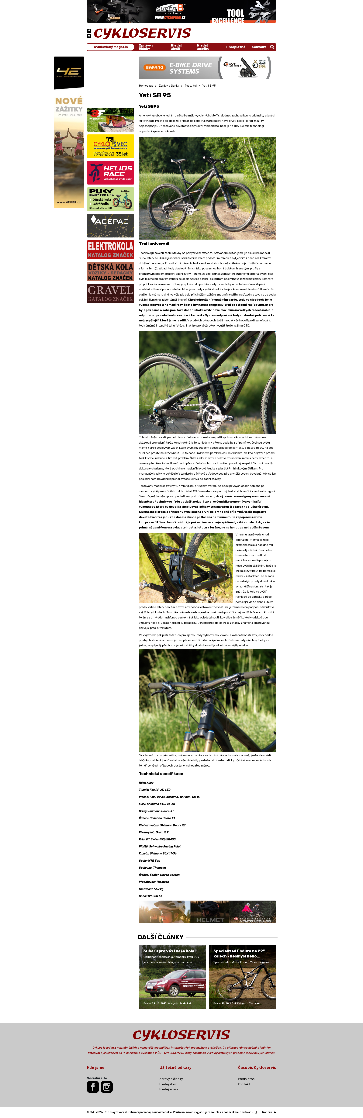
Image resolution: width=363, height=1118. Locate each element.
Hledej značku (203, 47)
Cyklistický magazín (111, 47)
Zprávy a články (146, 47)
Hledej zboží (176, 47)
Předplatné (235, 47)
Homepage (146, 85)
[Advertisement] (110, 80)
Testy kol (191, 85)
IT (256, 1112)
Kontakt (259, 47)
